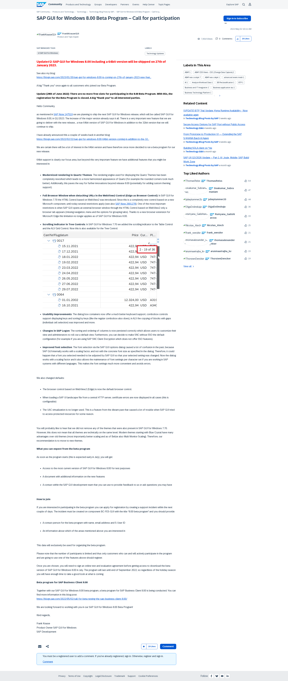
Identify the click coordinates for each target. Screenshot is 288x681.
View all (187, 266)
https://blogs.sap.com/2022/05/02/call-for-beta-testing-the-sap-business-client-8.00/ (82, 599)
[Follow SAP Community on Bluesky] (217, 676)
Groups (98, 4)
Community (55, 4)
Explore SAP (232, 4)
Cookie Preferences (148, 676)
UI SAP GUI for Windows (48, 53)
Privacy (61, 676)
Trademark (119, 676)
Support (132, 676)
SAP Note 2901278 (126, 204)
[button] (238, 38)
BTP (240, 82)
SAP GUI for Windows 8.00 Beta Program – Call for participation (108, 18)
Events (136, 4)
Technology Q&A (195, 128)
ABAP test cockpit (192, 77)
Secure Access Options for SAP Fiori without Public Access (214, 124)
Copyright (88, 676)
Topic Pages (164, 4)
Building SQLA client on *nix (197, 148)
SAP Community (43, 12)
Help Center (149, 4)
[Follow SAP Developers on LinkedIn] (227, 676)
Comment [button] (168, 646)
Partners (125, 4)
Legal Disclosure (103, 676)
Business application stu (223, 88)
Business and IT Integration (196, 88)
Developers (111, 4)
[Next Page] (219, 96)
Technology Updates (155, 54)
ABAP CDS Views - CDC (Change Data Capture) (213, 72)
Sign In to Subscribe (237, 18)
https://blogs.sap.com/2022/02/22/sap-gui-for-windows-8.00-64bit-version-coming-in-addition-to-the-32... (93, 139)
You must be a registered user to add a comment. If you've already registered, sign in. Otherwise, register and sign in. (103, 656)
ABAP (187, 72)
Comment (48, 661)
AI (185, 82)
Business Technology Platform (197, 93)
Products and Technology (78, 4)
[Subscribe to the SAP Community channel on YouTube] (222, 676)
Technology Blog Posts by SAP (101, 12)
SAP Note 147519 (63, 114)
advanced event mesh (233, 77)
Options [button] (225, 23)
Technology (81, 12)
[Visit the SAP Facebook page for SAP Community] (211, 676)
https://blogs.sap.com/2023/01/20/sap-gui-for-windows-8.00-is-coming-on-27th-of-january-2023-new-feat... (94, 77)
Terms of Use (74, 676)
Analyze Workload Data (201, 82)
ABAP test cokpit (211, 77)
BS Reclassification (225, 82)
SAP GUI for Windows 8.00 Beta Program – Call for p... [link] (138, 12)
